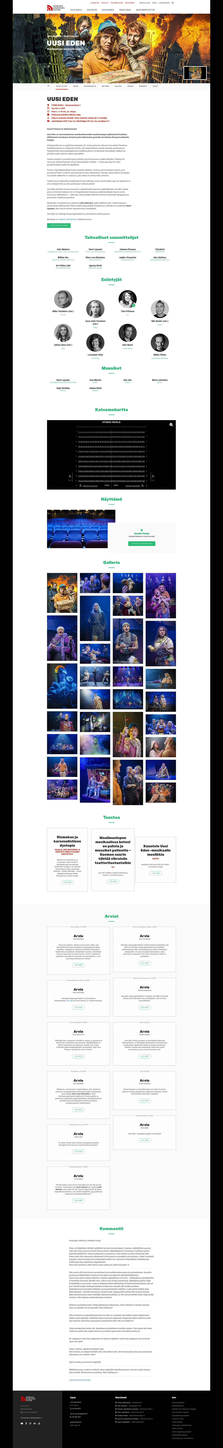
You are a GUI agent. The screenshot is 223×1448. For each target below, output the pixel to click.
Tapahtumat (125, 10)
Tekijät (75, 86)
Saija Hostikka (63, 388)
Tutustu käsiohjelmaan (59, 225)
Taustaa (130, 86)
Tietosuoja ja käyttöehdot (181, 1425)
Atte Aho (127, 380)
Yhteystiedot (130, 3)
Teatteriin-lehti (178, 1419)
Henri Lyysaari (95, 249)
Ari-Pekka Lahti (63, 265)
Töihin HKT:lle (177, 1428)
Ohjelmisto (76, 10)
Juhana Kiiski (95, 388)
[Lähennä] (111, 455)
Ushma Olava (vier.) (63, 344)
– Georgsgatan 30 (129, 1406)
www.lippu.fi (75, 1425)
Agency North (95, 265)
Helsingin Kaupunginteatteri (55, 8)
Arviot (155, 86)
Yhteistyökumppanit (179, 1435)
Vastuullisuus (144, 3)
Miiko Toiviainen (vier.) (63, 311)
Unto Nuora (127, 344)
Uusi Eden (69, 1000)
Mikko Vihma (160, 354)
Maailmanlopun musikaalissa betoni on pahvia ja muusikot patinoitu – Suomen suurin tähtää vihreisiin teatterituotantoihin (113, 850)
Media (154, 3)
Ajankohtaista (164, 3)
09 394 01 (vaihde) (30, 1412)
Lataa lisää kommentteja (79, 1380)
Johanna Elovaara (127, 249)
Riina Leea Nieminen (95, 257)
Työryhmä (159, 249)
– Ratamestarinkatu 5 (131, 1415)
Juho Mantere (63, 249)
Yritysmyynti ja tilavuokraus (182, 1438)
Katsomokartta (90, 86)
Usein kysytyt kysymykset (181, 1432)
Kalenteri (92, 10)
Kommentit (143, 86)
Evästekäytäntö (178, 1406)
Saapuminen (108, 10)
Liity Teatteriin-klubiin (180, 1412)
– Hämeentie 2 (129, 1402)
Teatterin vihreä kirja (67, 219)
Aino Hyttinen (159, 257)
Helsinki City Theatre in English (184, 1409)
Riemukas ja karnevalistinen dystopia (67, 841)
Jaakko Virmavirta (127, 257)
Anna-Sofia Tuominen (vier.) (95, 322)
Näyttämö (105, 86)
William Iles (63, 257)
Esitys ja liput (61, 86)
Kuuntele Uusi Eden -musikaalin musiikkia (156, 850)
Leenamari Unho (95, 354)
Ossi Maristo (95, 380)
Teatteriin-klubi (117, 3)
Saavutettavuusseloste (180, 1415)
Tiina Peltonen (127, 311)
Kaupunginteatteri (145, 10)
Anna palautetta (178, 1402)
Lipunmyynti (94, 3)
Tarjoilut (105, 3)
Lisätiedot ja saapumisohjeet (141, 544)
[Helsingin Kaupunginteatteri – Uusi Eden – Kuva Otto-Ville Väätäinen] (95, 722)
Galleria (118, 86)
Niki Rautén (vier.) (159, 321)
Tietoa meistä (177, 1422)
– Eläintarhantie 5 (134, 1409)
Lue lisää (67, 882)
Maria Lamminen (160, 380)
